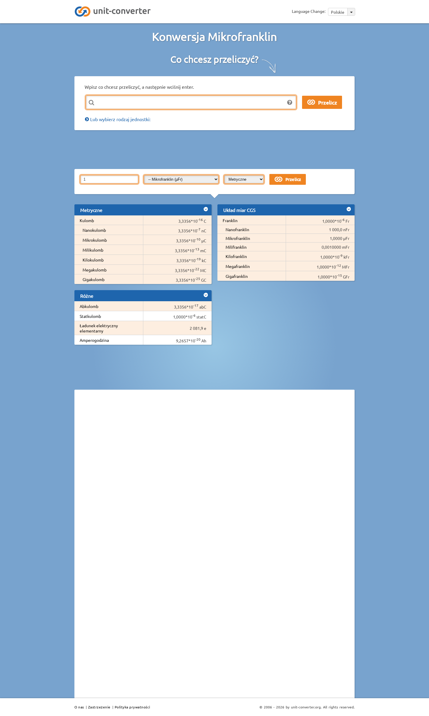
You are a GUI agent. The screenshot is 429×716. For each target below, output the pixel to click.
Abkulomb (89, 306)
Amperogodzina (94, 340)
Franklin (230, 220)
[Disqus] (214, 474)
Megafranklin (238, 266)
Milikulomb (93, 249)
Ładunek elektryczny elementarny (99, 328)
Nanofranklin (237, 229)
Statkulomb (90, 316)
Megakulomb (95, 269)
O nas (79, 707)
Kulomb (87, 220)
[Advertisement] (216, 149)
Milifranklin (236, 247)
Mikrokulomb (95, 240)
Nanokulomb (94, 230)
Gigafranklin (237, 276)
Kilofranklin (236, 256)
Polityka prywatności (132, 707)
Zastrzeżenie (99, 707)
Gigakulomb (93, 279)
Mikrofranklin (238, 238)
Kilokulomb (93, 259)
